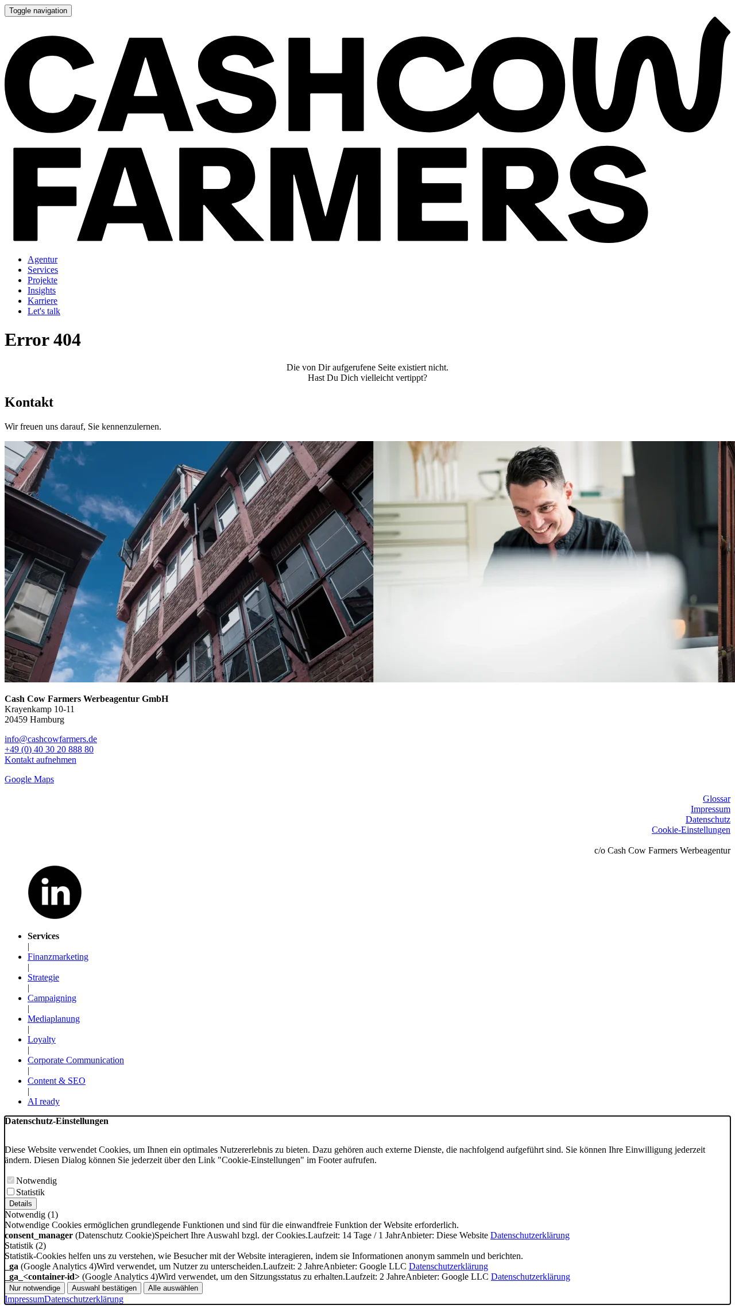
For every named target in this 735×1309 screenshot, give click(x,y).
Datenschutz (708, 819)
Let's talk (44, 311)
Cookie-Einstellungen (691, 830)
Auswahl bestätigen (104, 1288)
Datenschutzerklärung (530, 1235)
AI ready (44, 1101)
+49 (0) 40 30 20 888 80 (49, 749)
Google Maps (29, 779)
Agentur (42, 259)
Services (43, 270)
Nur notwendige (34, 1288)
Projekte (42, 280)
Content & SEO (57, 1081)
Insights (42, 290)
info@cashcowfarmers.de (51, 739)
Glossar (716, 799)
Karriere (42, 301)
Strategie (43, 977)
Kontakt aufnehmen (40, 759)
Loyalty (42, 1039)
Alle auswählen (173, 1288)
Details (20, 1203)
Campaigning (52, 998)
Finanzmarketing (58, 957)
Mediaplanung (54, 1019)
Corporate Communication (76, 1060)
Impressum (710, 809)
